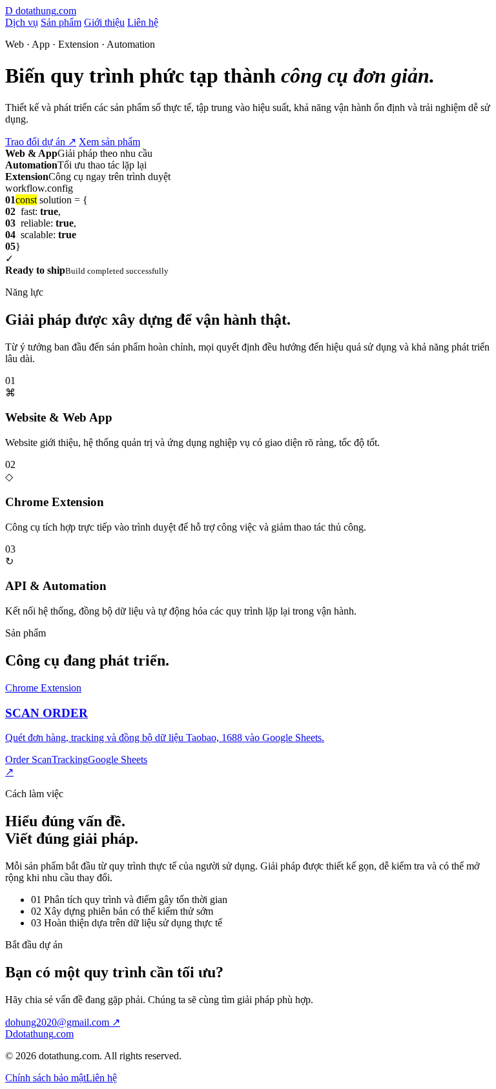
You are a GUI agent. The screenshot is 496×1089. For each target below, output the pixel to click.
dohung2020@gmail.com (62, 1022)
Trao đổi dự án (40, 141)
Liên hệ (142, 22)
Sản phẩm (61, 22)
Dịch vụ (21, 22)
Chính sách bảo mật (45, 1077)
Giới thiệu (104, 22)
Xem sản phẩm (109, 141)
